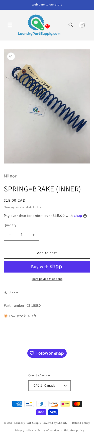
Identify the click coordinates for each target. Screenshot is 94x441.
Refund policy (81, 423)
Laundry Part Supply (28, 423)
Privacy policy (24, 430)
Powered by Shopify (55, 423)
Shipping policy (73, 430)
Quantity (10, 225)
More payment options (47, 279)
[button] (10, 24)
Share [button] (14, 293)
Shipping (9, 207)
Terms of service (48, 430)
